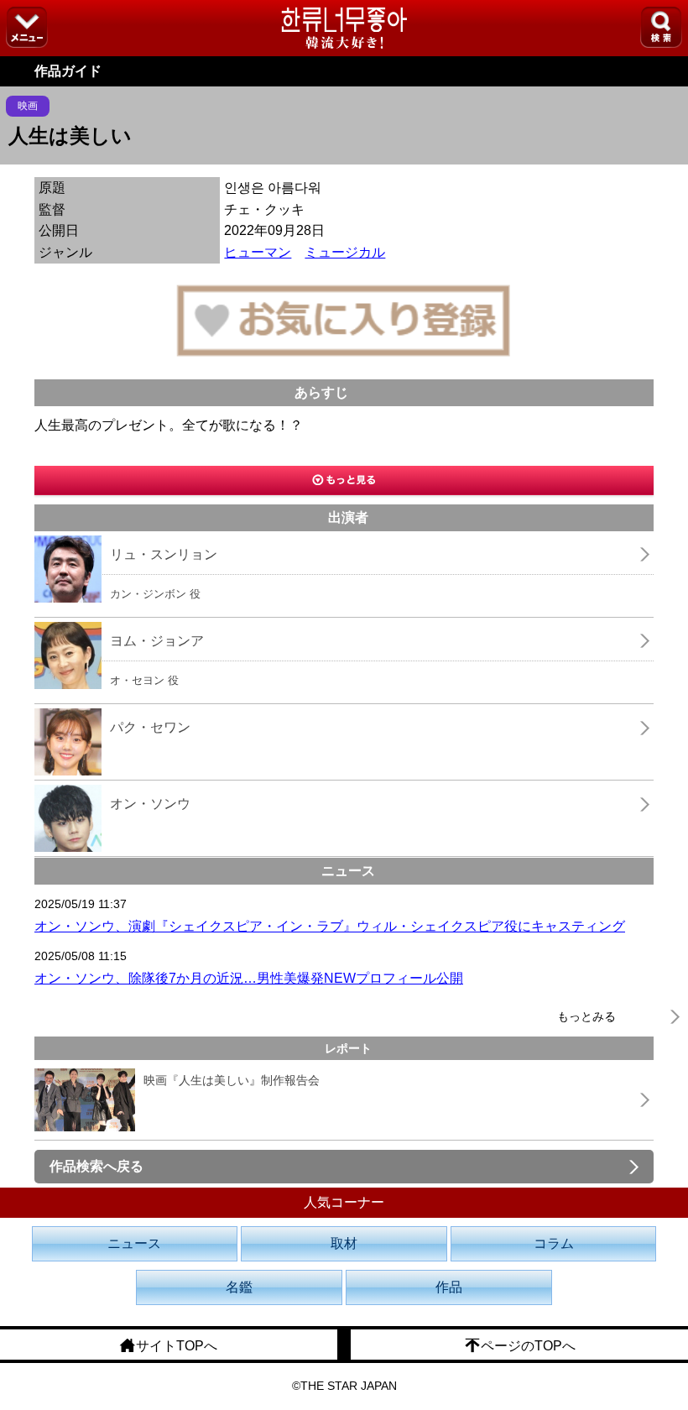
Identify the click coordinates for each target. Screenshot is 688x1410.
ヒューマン (257, 252)
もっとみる (586, 1016)
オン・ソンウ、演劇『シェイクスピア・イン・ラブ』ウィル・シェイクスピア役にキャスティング (329, 926)
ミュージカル (345, 252)
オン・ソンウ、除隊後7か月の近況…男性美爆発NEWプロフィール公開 (248, 978)
